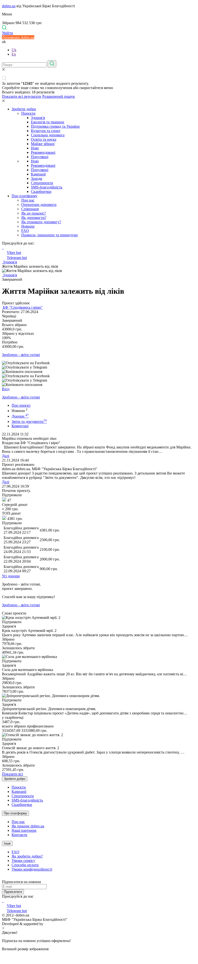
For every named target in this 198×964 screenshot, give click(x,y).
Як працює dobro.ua (28, 826)
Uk (14, 50)
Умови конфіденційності (32, 869)
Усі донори (11, 576)
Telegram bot (17, 258)
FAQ (25, 231)
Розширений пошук (58, 96)
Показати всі (12, 774)
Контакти (19, 835)
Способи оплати (25, 865)
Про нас (28, 200)
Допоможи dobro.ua (18, 37)
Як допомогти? (33, 218)
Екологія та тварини (47, 122)
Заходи (36, 178)
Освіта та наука (43, 139)
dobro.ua (8, 6)
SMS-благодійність (46, 187)
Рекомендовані (43, 152)
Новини (28, 226)
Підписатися (13, 892)
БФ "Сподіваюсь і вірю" (22, 307)
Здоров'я (38, 118)
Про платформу (24, 196)
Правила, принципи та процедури (49, 235)
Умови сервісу (23, 861)
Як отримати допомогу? (41, 222)
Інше (7, 843)
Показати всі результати (21, 96)
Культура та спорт (45, 131)
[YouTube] (3, 901)
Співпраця (30, 209)
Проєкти (28, 113)
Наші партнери (24, 830)
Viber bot (14, 253)
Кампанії (38, 174)
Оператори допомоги (39, 205)
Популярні (39, 157)
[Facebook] (2, 901)
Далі (5, 456)
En (14, 54)
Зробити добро (24, 109)
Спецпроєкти (42, 183)
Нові (35, 148)
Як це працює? (33, 213)
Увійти (7, 33)
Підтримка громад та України (55, 126)
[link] (99, 363)
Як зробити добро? (27, 856)
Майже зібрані (43, 144)
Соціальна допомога (47, 135)
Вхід (5, 389)
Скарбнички (41, 191)
